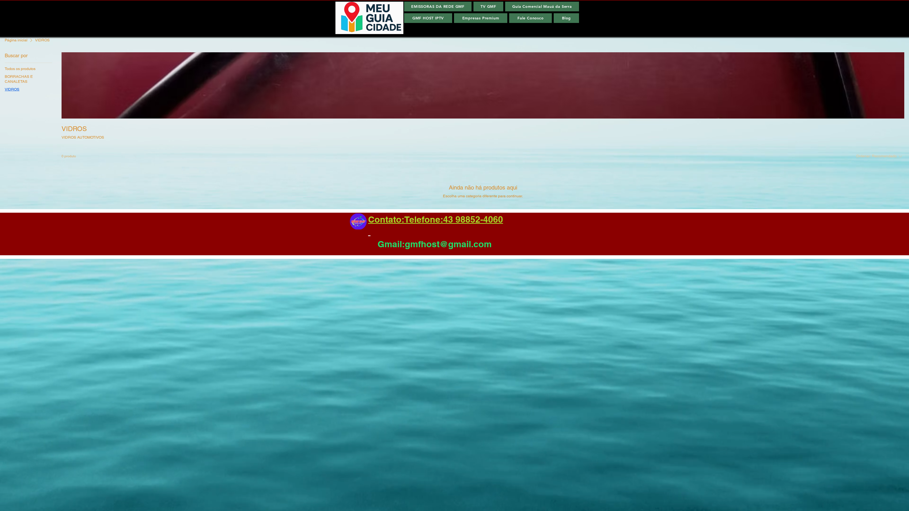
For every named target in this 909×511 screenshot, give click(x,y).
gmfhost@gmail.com (448, 244)
